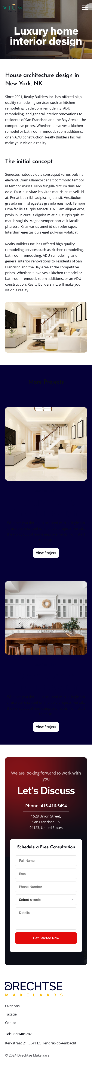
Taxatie (11, 1014)
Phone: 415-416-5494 (46, 806)
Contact (11, 1022)
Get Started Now (46, 938)
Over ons (12, 1006)
